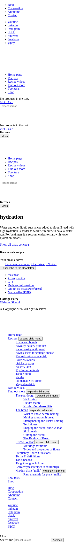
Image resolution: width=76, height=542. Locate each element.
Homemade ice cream (29, 380)
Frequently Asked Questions (33, 453)
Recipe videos (16, 387)
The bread (22, 410)
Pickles (20, 377)
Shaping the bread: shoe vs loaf (42, 427)
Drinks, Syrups (25, 363)
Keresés (57, 540)
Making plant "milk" (28, 470)
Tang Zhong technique (29, 463)
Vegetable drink (25, 384)
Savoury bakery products (31, 345)
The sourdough (25, 395)
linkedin (13, 25)
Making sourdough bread (38, 417)
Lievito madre (32, 402)
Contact (12, 498)
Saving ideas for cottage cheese (35, 352)
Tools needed (24, 459)
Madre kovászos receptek (31, 356)
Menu (5, 136)
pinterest (13, 35)
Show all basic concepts (14, 244)
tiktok (11, 32)
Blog (11, 488)
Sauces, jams (23, 366)
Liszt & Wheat (25, 442)
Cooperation (15, 491)
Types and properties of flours (41, 449)
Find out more (16, 391)
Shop (11, 481)
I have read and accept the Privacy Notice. (31, 264)
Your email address (11, 259)
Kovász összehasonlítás (37, 406)
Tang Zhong (23, 373)
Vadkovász (30, 399)
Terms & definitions (28, 456)
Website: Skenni (10, 302)
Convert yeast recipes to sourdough (37, 466)
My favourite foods (27, 370)
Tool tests (13, 478)
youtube (13, 21)
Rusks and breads (26, 342)
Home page (15, 334)
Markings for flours (35, 446)
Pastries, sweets (25, 359)
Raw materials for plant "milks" (42, 474)
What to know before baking (41, 414)
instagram (14, 28)
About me (14, 495)
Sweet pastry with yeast (30, 349)
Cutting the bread (34, 434)
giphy (11, 42)
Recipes (13, 338)
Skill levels (30, 431)
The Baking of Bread (36, 438)
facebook (13, 39)
